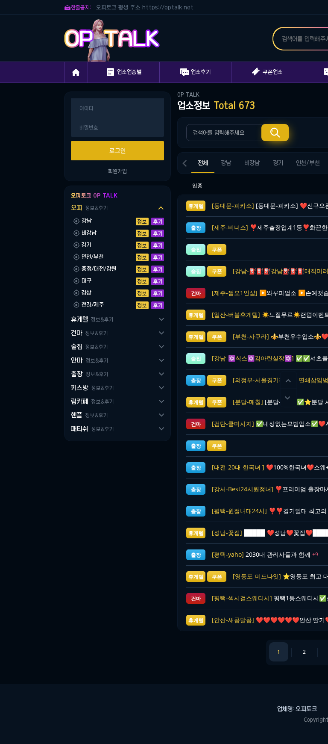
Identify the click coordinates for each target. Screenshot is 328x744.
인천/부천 (308, 163)
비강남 (252, 163)
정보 (142, 221)
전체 (203, 163)
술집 (89, 346)
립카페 (92, 401)
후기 (157, 221)
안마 (89, 360)
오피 (89, 207)
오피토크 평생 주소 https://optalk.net (144, 7)
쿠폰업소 (267, 71)
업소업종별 (123, 72)
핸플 (89, 415)
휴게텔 (92, 319)
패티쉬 (92, 428)
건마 (89, 333)
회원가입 (117, 171)
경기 (278, 163)
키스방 (92, 387)
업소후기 (195, 72)
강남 (226, 163)
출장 (89, 374)
